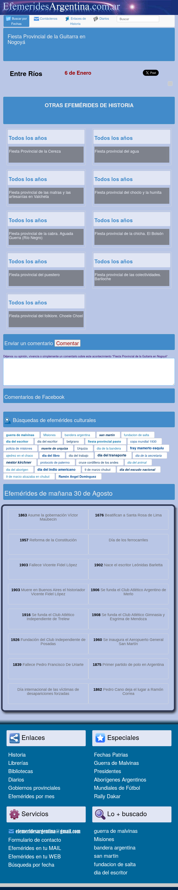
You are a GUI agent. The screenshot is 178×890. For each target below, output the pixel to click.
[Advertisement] (89, 53)
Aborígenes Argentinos (120, 779)
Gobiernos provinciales (34, 787)
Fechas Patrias (111, 754)
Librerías (18, 762)
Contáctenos (48, 18)
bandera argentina (114, 847)
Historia (17, 754)
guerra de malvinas (116, 830)
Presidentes (107, 771)
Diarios (104, 18)
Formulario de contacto (34, 839)
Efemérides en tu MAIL (34, 847)
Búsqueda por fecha (31, 864)
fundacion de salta (115, 864)
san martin (106, 855)
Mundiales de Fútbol (117, 787)
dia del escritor (110, 872)
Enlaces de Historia (78, 21)
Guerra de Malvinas (116, 762)
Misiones (104, 839)
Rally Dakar (107, 796)
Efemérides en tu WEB (34, 856)
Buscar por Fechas (19, 21)
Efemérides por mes (31, 796)
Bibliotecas (20, 771)
